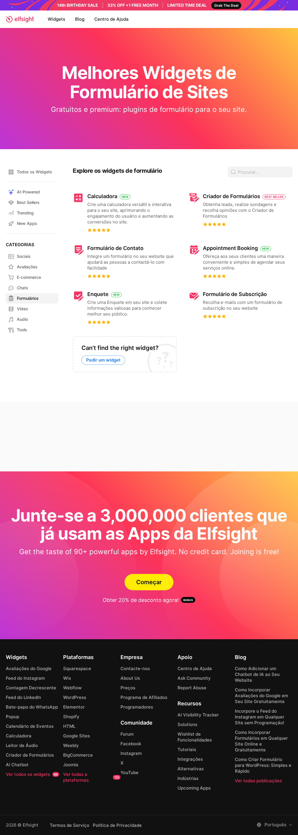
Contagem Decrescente (31, 687)
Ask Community (194, 678)
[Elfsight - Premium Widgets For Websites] (20, 19)
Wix (67, 678)
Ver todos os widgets (32, 774)
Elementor (74, 707)
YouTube (129, 772)
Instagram (131, 753)
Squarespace (77, 668)
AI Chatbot (17, 764)
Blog (79, 19)
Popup (12, 716)
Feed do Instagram (25, 678)
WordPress (74, 697)
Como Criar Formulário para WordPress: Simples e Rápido (263, 765)
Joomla (70, 764)
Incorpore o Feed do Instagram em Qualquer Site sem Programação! (259, 716)
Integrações (190, 759)
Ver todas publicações (258, 780)
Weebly (71, 745)
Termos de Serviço (69, 825)
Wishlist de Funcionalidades (195, 737)
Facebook (130, 743)
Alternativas (191, 768)
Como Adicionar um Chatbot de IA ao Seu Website (257, 674)
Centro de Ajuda (111, 19)
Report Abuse (192, 687)
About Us (130, 678)
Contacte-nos (135, 668)
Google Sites (76, 736)
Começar (149, 582)
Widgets (56, 19)
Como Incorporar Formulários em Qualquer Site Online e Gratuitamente (261, 741)
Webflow (72, 687)
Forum (127, 734)
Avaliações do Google (29, 668)
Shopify (71, 716)
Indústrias (188, 778)
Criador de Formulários (30, 755)
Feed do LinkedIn (23, 697)
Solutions (187, 724)
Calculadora (18, 736)
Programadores (136, 707)
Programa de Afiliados (143, 697)
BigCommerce (78, 755)
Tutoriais (187, 749)
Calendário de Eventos (30, 726)
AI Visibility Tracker (198, 715)
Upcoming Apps (194, 788)
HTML (69, 726)
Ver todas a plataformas (91, 777)
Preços (127, 687)
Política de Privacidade (117, 825)
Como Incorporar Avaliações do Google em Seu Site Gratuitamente (261, 695)
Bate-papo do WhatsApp (32, 707)
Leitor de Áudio (22, 745)
